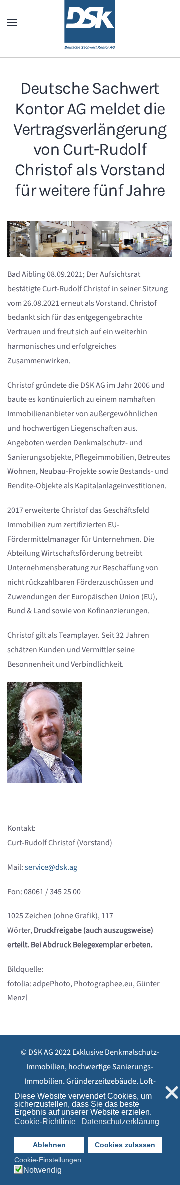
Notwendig (43, 1170)
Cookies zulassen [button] (125, 1145)
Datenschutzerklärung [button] (121, 1122)
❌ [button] (172, 1093)
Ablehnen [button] (49, 1145)
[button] (13, 22)
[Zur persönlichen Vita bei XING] (45, 732)
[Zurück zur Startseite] (90, 22)
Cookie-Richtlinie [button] (45, 1122)
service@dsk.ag (51, 867)
